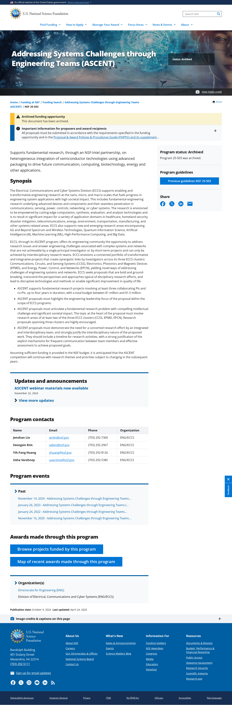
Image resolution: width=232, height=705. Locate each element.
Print (219, 102)
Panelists (151, 669)
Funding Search (52, 102)
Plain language (214, 697)
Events (110, 648)
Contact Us (72, 664)
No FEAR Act (133, 697)
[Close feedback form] (228, 479)
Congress (151, 653)
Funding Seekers (156, 643)
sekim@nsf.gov (59, 445)
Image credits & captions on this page (43, 619)
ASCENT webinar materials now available (51, 388)
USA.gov (159, 697)
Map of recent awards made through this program (66, 561)
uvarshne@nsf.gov (61, 460)
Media (150, 659)
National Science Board (80, 659)
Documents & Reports (199, 643)
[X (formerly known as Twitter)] (21, 682)
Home (14, 102)
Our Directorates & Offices (82, 653)
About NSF (72, 643)
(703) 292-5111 (20, 664)
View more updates (36, 400)
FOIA (108, 697)
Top (224, 596)
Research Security (197, 668)
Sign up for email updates (33, 673)
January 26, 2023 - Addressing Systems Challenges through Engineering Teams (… (73, 505)
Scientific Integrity (197, 673)
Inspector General (58, 697)
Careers (70, 648)
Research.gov (194, 678)
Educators (152, 664)
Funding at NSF (30, 102)
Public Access (194, 657)
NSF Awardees (154, 648)
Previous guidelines (189, 181)
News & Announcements (121, 643)
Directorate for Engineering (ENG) (41, 590)
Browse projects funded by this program (56, 549)
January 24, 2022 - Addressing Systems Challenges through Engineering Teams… (72, 512)
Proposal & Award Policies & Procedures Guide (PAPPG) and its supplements (105, 137)
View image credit (212, 91)
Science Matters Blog (118, 653)
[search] (219, 14)
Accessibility (185, 697)
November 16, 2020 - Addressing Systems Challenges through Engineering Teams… (74, 518)
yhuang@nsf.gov (60, 453)
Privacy (86, 697)
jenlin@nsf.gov (59, 438)
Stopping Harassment (199, 662)
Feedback (228, 490)
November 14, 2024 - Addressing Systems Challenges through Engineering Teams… (74, 498)
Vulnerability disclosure (22, 697)
